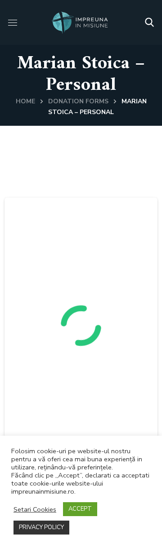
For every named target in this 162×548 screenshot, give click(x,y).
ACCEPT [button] (80, 509)
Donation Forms (78, 101)
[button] (149, 22)
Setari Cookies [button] (35, 509)
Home (25, 101)
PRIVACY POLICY (41, 527)
